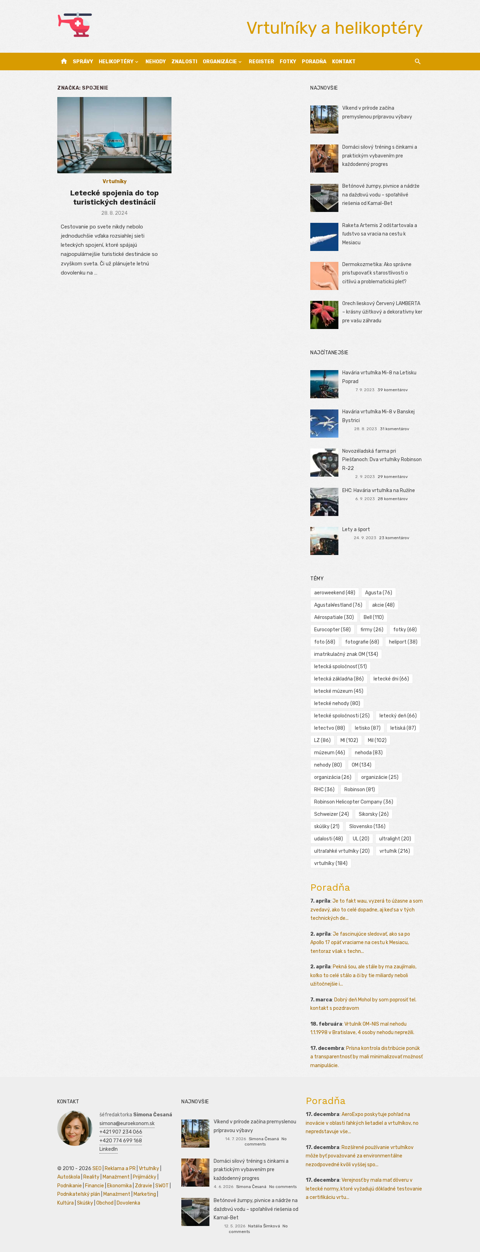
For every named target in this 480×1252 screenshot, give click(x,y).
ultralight (395, 839)
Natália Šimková (264, 1226)
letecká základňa (339, 679)
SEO (97, 1169)
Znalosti (184, 62)
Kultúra (65, 1203)
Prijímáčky (144, 1177)
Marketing (145, 1194)
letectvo (329, 728)
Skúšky (85, 1203)
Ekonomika (119, 1186)
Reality (91, 1177)
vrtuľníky (331, 863)
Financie (94, 1186)
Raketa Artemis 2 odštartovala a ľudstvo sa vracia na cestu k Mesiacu (379, 234)
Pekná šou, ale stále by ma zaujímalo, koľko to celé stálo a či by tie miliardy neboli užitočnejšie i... (363, 975)
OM (361, 765)
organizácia (332, 777)
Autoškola (68, 1177)
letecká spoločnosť (340, 667)
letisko (368, 728)
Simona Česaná (264, 1138)
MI (349, 740)
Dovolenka (128, 1203)
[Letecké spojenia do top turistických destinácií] (114, 135)
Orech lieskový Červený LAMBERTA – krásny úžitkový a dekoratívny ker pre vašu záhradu (382, 312)
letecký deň (398, 716)
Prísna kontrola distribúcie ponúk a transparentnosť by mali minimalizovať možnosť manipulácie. (366, 1057)
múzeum (329, 753)
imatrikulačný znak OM (346, 654)
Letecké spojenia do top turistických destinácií (114, 197)
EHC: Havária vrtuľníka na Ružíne (378, 490)
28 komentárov (393, 498)
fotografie (362, 642)
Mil (377, 740)
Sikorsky (374, 814)
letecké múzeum (338, 691)
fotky (405, 630)
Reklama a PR (120, 1169)
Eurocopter (332, 630)
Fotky (288, 62)
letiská (403, 728)
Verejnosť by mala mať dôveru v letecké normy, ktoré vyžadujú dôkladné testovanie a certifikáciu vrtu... (364, 1188)
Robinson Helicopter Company (353, 802)
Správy (83, 62)
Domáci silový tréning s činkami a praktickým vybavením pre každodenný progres (379, 155)
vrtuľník (395, 851)
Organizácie (220, 62)
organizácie (379, 777)
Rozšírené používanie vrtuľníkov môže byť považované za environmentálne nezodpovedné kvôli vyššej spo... (360, 1156)
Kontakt (344, 62)
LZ (322, 740)
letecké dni (391, 679)
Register (261, 62)
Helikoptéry (116, 62)
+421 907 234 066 (120, 1132)
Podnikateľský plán (78, 1194)
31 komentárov (394, 428)
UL (361, 839)
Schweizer (331, 814)
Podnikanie (69, 1186)
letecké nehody (337, 703)
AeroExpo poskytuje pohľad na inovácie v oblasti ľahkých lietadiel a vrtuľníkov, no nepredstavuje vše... (362, 1123)
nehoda (369, 753)
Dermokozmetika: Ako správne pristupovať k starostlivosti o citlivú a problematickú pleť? (376, 273)
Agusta (378, 593)
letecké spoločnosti (342, 716)
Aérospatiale (334, 617)
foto (324, 642)
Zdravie (143, 1186)
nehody (328, 765)
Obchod (104, 1203)
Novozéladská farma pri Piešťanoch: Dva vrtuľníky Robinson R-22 (382, 459)
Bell (374, 617)
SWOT (162, 1186)
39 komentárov (392, 389)
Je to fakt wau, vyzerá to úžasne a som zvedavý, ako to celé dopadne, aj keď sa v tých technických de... (366, 909)
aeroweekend (334, 593)
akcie (383, 605)
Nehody (155, 62)
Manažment (116, 1177)
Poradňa (314, 62)
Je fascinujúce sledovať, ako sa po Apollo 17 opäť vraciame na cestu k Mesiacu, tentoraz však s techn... (360, 942)
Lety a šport (356, 530)
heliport (403, 642)
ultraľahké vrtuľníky (342, 851)
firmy (372, 630)
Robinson (359, 790)
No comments (283, 1186)
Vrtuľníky (115, 182)
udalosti (328, 839)
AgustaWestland (338, 605)
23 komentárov (394, 537)
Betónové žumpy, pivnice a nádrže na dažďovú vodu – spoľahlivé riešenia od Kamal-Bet (381, 194)
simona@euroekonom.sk (127, 1124)
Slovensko (367, 827)
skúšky (326, 827)
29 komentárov (393, 476)
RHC (324, 790)
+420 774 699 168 (120, 1141)
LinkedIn (108, 1149)
